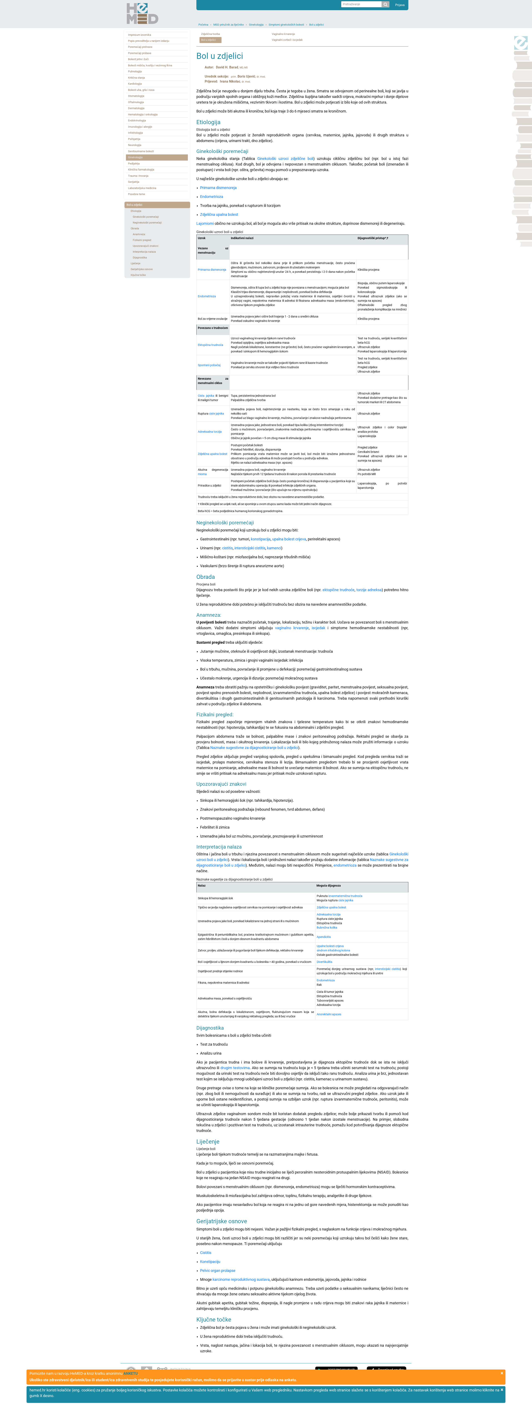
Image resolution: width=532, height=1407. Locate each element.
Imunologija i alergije (140, 126)
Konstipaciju (210, 1261)
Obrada (135, 228)
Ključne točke (138, 275)
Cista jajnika (206, 395)
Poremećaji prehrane (140, 46)
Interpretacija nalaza (144, 251)
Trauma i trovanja (138, 175)
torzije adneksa (369, 590)
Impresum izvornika (139, 34)
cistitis (227, 548)
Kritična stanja (136, 77)
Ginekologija (256, 24)
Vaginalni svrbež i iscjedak (287, 39)
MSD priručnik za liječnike (228, 24)
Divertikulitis (324, 962)
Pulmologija (135, 71)
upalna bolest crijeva (289, 539)
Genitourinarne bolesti (141, 151)
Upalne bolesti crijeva (330, 946)
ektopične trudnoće (339, 590)
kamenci (274, 548)
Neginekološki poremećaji (147, 222)
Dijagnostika (140, 257)
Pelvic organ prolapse (217, 1270)
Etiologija (136, 211)
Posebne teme (136, 194)
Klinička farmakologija (141, 169)
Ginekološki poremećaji (146, 216)
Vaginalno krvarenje (283, 34)
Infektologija (135, 132)
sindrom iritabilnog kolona (333, 950)
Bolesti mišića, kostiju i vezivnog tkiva (150, 65)
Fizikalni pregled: (142, 240)
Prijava (400, 5)
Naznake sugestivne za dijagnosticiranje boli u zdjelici (254, 747)
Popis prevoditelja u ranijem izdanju (148, 40)
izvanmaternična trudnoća (345, 896)
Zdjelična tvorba (210, 34)
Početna (203, 24)
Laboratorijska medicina (142, 188)
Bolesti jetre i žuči (138, 59)
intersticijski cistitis (249, 548)
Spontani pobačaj (209, 365)
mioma (202, 474)
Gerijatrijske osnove (142, 269)
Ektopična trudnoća (210, 345)
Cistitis (205, 1252)
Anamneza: (139, 234)
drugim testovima (235, 1068)
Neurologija (134, 145)
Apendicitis (324, 937)
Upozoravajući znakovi (145, 246)
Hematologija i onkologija (143, 114)
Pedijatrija (134, 163)
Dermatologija (136, 108)
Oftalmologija (136, 102)
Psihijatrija (134, 139)
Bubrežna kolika (327, 927)
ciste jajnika (216, 413)
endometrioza (345, 865)
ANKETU (130, 1373)
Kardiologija (135, 83)
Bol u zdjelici (316, 24)
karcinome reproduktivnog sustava (241, 1279)
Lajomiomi (205, 223)
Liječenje (135, 263)
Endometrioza (211, 196)
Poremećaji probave (139, 53)
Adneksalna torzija (210, 431)
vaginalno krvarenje (292, 628)
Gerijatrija (133, 181)
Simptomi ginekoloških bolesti (286, 24)
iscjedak (318, 628)
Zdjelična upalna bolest (219, 214)
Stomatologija (136, 96)
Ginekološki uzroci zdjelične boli (285, 158)
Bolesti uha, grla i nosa (141, 89)
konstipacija (261, 539)
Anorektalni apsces (329, 1014)
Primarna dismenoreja (218, 187)
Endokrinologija (137, 120)
